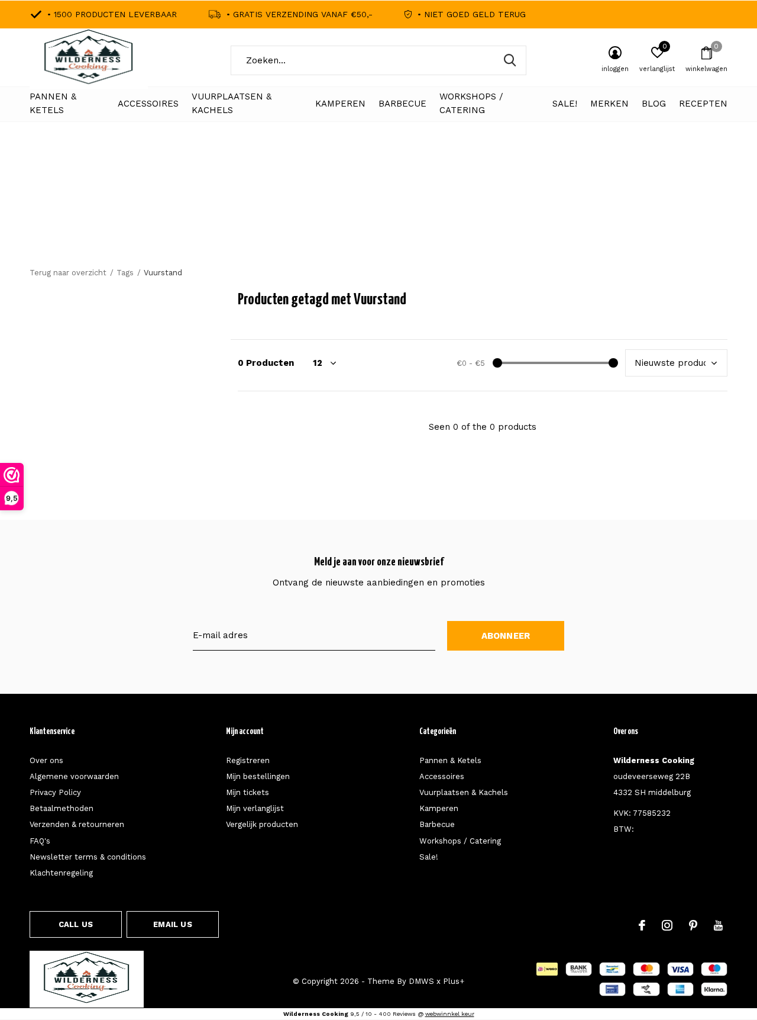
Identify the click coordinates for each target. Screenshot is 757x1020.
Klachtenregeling (61, 872)
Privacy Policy (55, 792)
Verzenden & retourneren (77, 824)
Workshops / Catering (471, 103)
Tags (125, 272)
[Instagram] (667, 925)
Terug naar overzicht (68, 272)
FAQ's (40, 840)
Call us (76, 924)
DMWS (421, 981)
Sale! (564, 103)
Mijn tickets (247, 792)
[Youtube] (718, 925)
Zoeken (509, 60)
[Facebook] (642, 925)
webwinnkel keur (449, 1014)
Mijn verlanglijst (255, 808)
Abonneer (505, 635)
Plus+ (453, 981)
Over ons (46, 760)
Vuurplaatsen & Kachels (231, 103)
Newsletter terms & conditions (88, 856)
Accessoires (148, 103)
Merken (609, 103)
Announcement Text (379, 213)
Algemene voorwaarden (74, 776)
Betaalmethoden (61, 808)
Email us (172, 924)
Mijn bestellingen (258, 776)
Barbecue (402, 103)
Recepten (703, 103)
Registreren (248, 760)
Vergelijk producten (262, 824)
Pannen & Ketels (53, 103)
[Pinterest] (693, 925)
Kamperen (340, 103)
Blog (654, 103)
